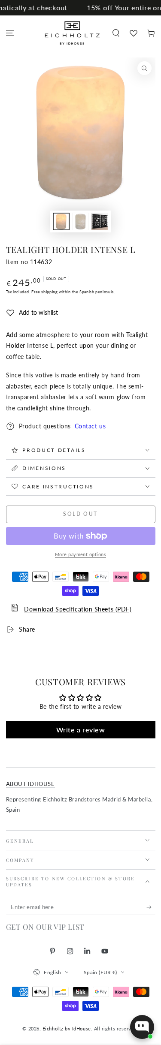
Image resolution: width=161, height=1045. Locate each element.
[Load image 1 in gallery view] (61, 221)
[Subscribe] (150, 907)
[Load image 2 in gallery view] (80, 221)
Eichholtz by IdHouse (67, 1028)
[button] (116, 33)
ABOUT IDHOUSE (30, 784)
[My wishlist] (133, 33)
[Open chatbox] (142, 1027)
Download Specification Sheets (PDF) (77, 609)
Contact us (90, 426)
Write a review (80, 730)
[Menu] (10, 33)
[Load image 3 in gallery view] (100, 221)
